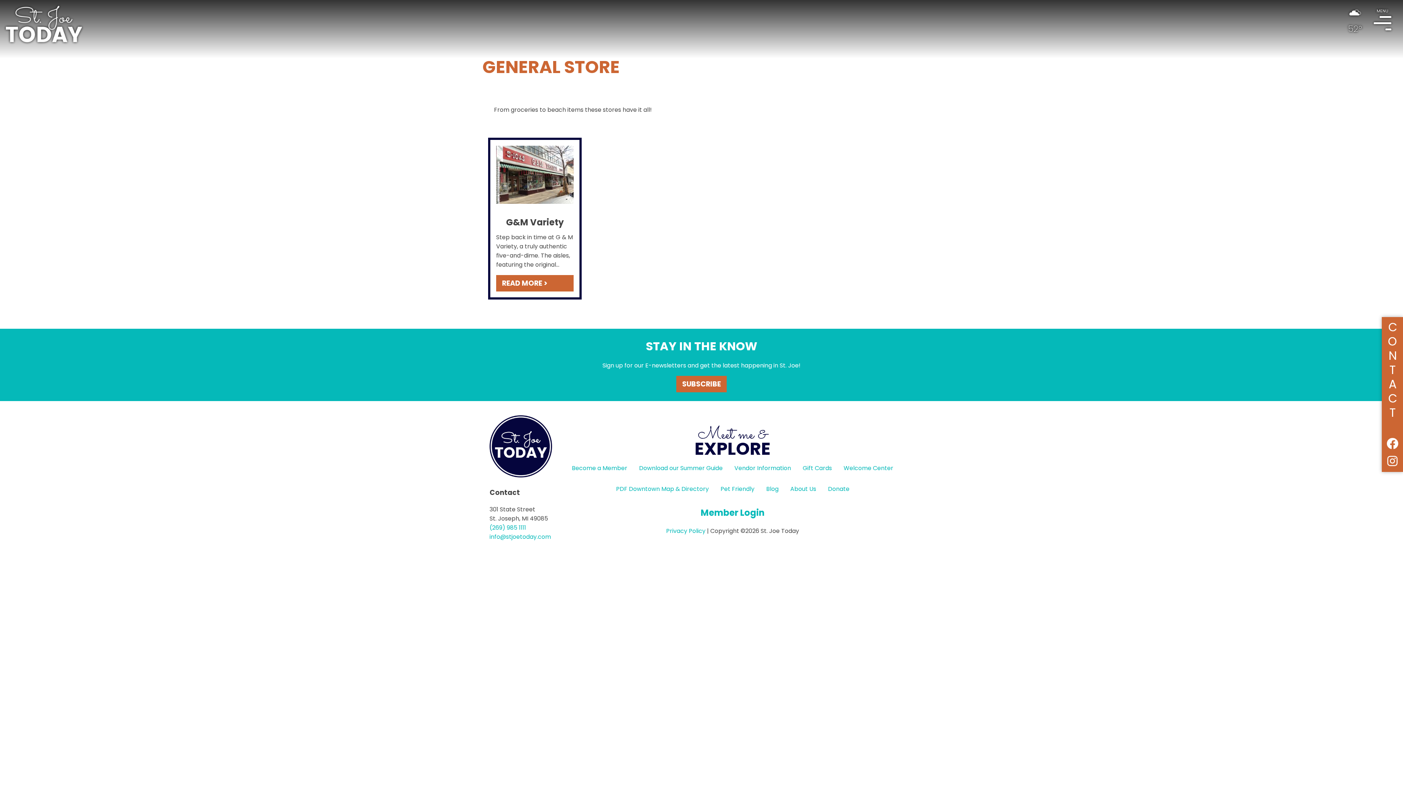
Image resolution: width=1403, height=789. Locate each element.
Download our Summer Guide (681, 468)
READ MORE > (524, 283)
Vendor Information (762, 468)
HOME (44, 24)
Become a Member (599, 468)
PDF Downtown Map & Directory (662, 489)
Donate (838, 489)
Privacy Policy (686, 531)
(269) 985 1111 (508, 527)
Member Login (733, 513)
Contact (1392, 369)
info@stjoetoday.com (520, 537)
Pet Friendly (737, 489)
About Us (803, 489)
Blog (772, 489)
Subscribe (701, 384)
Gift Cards (817, 468)
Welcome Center (868, 468)
